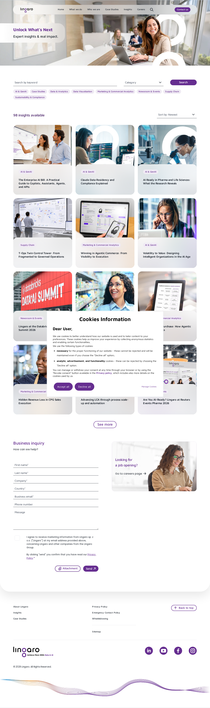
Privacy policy (104, 372)
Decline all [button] (84, 386)
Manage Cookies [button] (149, 386)
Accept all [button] (63, 386)
